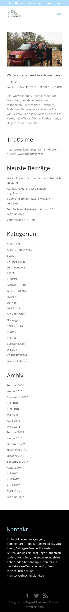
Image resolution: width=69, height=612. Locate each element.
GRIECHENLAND (17, 291)
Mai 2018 (13, 415)
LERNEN (12, 302)
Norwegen (13, 320)
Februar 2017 (15, 497)
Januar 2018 (14, 438)
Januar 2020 (14, 391)
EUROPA (12, 279)
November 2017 (17, 450)
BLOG (10, 255)
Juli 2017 (12, 473)
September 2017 (17, 461)
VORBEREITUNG (17, 355)
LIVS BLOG (13, 308)
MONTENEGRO (16, 314)
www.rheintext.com (30, 154)
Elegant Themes (35, 602)
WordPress (36, 607)
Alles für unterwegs (19, 250)
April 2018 (13, 420)
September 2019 (17, 397)
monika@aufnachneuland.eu (25, 575)
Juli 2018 (12, 403)
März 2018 (13, 426)
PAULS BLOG (15, 326)
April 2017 (13, 485)
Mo (14, 87)
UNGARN (56, 87)
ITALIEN (12, 297)
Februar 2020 (15, 385)
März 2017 (13, 491)
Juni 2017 (13, 479)
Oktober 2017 (15, 456)
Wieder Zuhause (17, 361)
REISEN (11, 338)
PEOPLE (44, 87)
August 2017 (15, 467)
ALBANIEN (13, 244)
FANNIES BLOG (16, 285)
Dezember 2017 (17, 444)
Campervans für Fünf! (21, 220)
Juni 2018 (13, 409)
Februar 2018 (15, 432)
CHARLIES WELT (17, 261)
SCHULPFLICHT (16, 343)
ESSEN (11, 273)
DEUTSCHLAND (16, 267)
